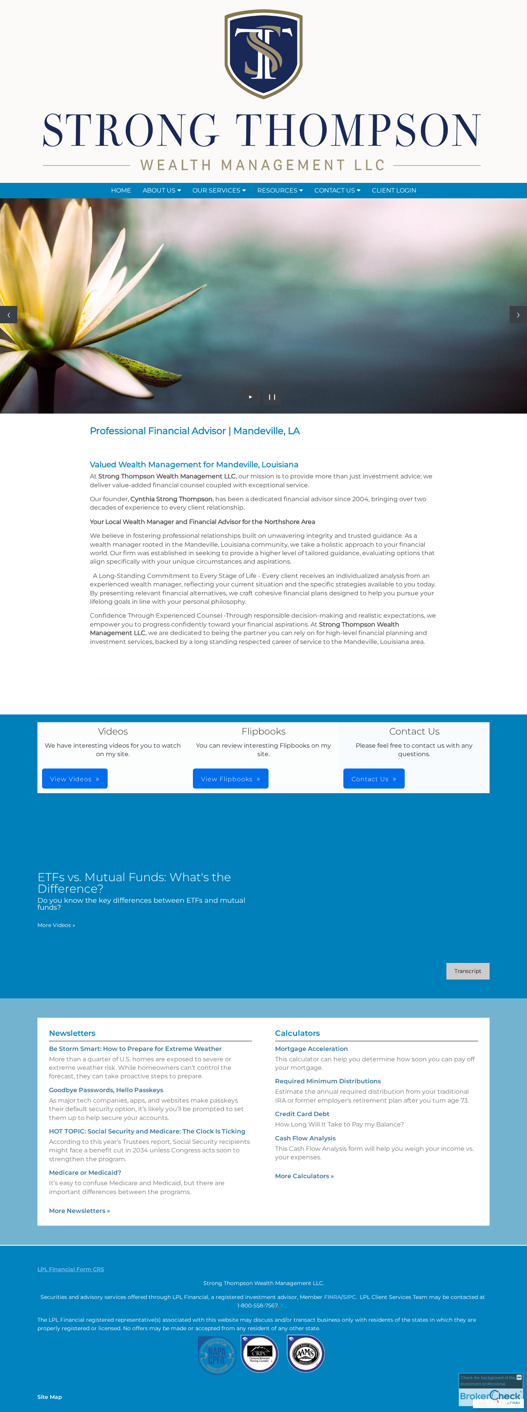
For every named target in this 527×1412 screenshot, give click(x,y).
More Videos (56, 925)
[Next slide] (518, 314)
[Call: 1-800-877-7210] (281, 1305)
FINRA (332, 1297)
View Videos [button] (71, 779)
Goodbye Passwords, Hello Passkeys (106, 1090)
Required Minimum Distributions (328, 1081)
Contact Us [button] (370, 779)
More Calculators (304, 1176)
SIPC (349, 1297)
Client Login (394, 190)
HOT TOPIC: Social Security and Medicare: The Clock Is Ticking (147, 1131)
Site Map (49, 1396)
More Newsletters (79, 1210)
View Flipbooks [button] (227, 779)
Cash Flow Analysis (305, 1138)
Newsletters (72, 1033)
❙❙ (272, 396)
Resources (277, 190)
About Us (159, 190)
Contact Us (334, 190)
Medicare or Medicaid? (85, 1172)
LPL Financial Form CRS (70, 1269)
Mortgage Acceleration (311, 1048)
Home (121, 190)
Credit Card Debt (302, 1114)
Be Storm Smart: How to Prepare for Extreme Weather (135, 1048)
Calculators (297, 1033)
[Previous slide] (8, 314)
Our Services (216, 190)
